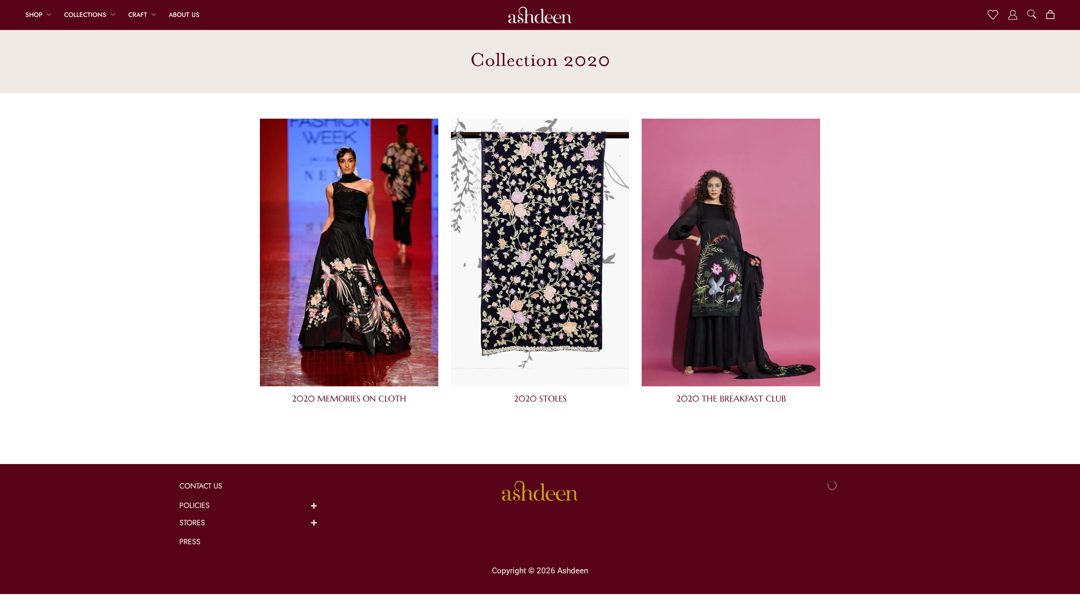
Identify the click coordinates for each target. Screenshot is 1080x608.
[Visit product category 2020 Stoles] (540, 254)
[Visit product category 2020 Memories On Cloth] (349, 254)
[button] (993, 15)
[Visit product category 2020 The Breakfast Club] (731, 254)
